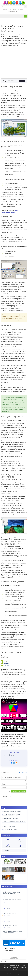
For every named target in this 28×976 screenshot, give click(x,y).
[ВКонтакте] (11, 763)
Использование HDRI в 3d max (10, 829)
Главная (4, 22)
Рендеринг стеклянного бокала (10, 823)
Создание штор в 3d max (9, 826)
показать (22, 80)
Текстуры (6, 967)
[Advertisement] (14, 62)
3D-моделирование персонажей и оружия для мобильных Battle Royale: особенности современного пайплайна (13, 892)
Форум (5, 9)
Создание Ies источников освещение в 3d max (14, 821)
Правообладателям (18, 9)
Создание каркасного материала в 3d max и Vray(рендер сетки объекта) (13, 912)
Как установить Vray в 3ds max (10, 818)
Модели (23, 965)
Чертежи (15, 969)
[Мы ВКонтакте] (19, 11)
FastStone (6, 666)
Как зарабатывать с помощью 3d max (12, 811)
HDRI (18, 967)
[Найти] (25, 6)
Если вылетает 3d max (8, 905)
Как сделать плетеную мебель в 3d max (12, 899)
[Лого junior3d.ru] (14, 2)
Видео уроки (12, 965)
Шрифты (23, 967)
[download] (14, 949)
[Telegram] (14, 763)
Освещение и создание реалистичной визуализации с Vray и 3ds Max (11, 815)
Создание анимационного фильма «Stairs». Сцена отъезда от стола (12, 932)
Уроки (5, 965)
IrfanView (6, 663)
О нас (10, 9)
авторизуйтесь (23, 772)
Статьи (8, 22)
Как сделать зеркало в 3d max (10, 925)
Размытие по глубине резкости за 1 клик (12, 919)
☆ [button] (5, 755)
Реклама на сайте (12, 11)
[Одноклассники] (16, 763)
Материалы (13, 967)
